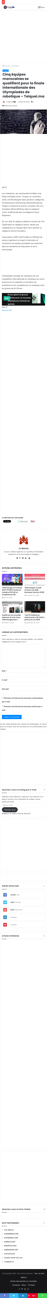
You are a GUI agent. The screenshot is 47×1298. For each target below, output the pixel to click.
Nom (4, 671)
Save (33, 1296)
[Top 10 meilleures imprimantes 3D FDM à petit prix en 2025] (34, 607)
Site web (5, 689)
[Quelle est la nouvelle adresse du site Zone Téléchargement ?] (12, 607)
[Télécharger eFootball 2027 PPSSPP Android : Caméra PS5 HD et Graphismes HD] (12, 579)
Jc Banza (9, 102)
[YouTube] (25, 1292)
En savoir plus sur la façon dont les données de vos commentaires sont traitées (23, 726)
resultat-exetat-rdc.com (13, 1261)
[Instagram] (27, 1292)
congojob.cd (9, 1265)
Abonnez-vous (9, 810)
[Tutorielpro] (10, 7)
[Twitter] (22, 1292)
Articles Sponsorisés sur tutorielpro (23, 1284)
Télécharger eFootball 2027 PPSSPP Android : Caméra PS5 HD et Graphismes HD (12, 591)
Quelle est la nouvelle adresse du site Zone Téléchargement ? (11, 617)
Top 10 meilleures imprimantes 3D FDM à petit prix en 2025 (34, 617)
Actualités (15, 66)
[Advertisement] (23, 36)
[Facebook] (19, 1292)
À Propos (31, 1288)
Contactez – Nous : (19, 1288)
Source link (7, 310)
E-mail (5, 680)
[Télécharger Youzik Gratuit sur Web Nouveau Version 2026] (34, 579)
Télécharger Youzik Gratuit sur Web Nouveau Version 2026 (34, 590)
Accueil (7, 66)
